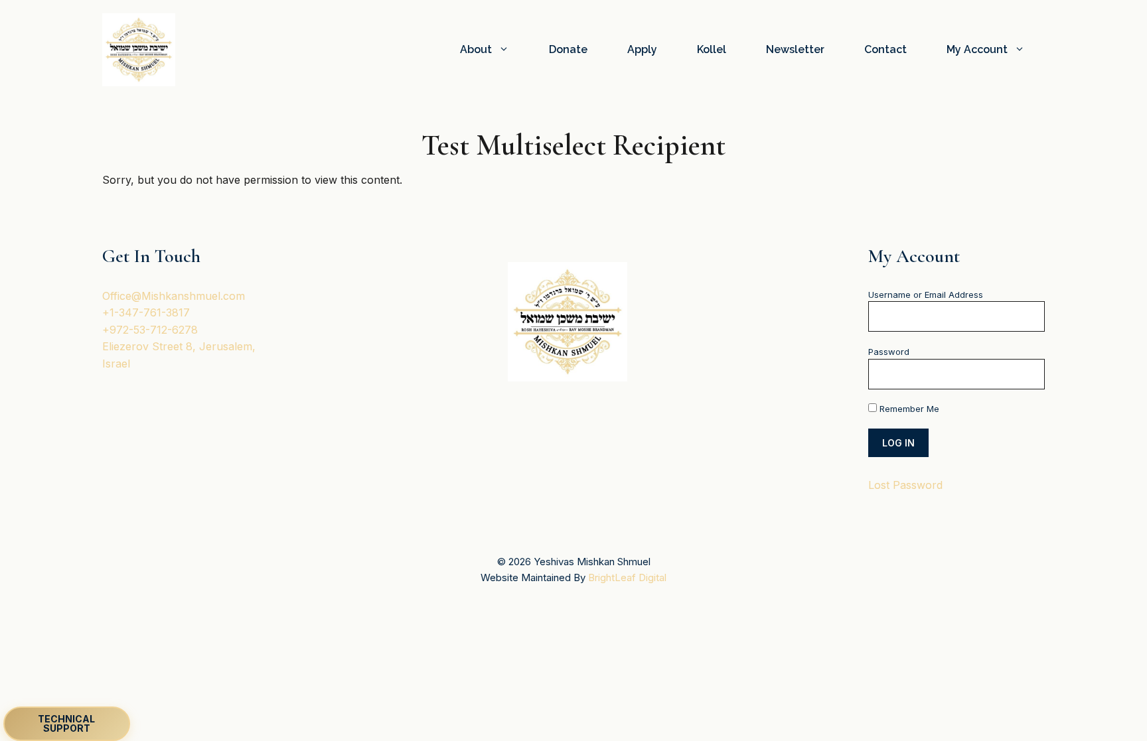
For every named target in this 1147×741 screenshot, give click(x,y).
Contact (885, 49)
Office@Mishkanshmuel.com (173, 296)
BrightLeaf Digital (627, 577)
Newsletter (795, 49)
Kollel (711, 49)
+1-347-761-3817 (146, 312)
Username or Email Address (925, 294)
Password (888, 351)
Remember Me (908, 408)
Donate (568, 49)
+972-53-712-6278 (150, 329)
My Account (977, 49)
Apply (642, 49)
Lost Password (905, 485)
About (476, 49)
